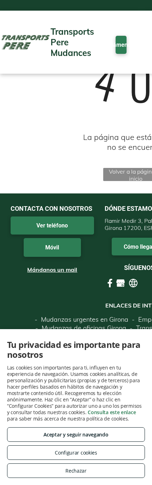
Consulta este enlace (112, 412)
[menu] (141, 8)
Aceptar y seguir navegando (75, 434)
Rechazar (76, 470)
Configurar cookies (76, 452)
